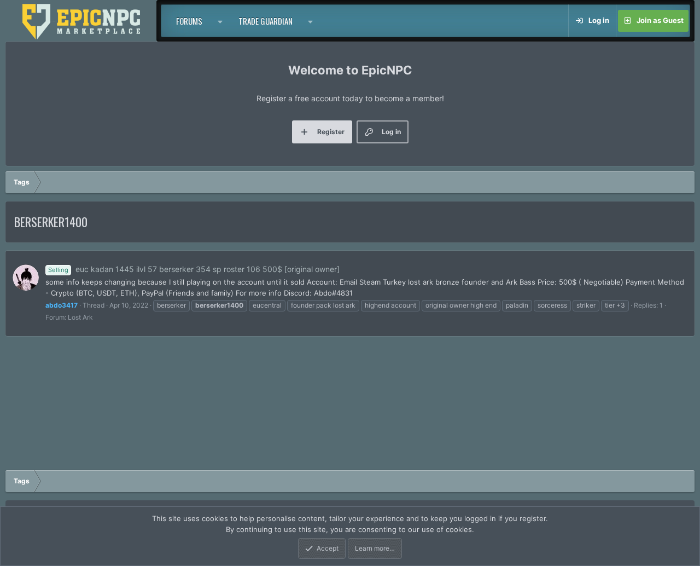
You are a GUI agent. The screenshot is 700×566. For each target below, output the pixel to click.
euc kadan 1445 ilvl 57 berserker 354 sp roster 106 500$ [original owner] (194, 269)
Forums (189, 21)
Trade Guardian (265, 21)
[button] (220, 20)
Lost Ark (80, 317)
